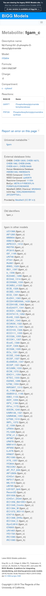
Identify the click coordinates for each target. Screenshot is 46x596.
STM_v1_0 (12, 434)
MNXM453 (36, 188)
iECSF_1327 (13, 358)
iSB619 (10, 240)
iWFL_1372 (12, 422)
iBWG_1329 (12, 266)
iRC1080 (11, 457)
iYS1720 (11, 533)
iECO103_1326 (14, 329)
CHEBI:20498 (24, 163)
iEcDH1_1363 (13, 298)
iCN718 (10, 514)
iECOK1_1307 (14, 339)
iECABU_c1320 (14, 285)
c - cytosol (7, 88)
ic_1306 (10, 272)
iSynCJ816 (12, 524)
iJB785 (10, 485)
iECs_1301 (12, 352)
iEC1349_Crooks (15, 505)
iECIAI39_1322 (14, 323)
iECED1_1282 (14, 310)
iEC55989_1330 (15, 282)
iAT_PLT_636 (13, 469)
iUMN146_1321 (14, 412)
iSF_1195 (11, 253)
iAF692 (10, 447)
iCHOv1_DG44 (14, 498)
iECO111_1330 (14, 333)
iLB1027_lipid (13, 489)
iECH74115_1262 (15, 313)
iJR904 (10, 428)
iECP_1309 (12, 345)
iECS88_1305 (13, 348)
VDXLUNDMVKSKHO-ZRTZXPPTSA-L (21, 193)
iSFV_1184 (12, 403)
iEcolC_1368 (13, 342)
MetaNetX (19, 199)
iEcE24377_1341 (15, 307)
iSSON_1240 (13, 409)
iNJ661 (10, 263)
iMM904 (10, 237)
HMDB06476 (24, 171)
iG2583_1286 (13, 380)
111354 (30, 180)
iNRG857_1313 (14, 387)
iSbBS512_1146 (15, 393)
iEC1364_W (12, 508)
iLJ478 (10, 450)
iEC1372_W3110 (15, 511)
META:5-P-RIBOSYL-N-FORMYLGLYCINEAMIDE (20, 185)
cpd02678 (27, 177)
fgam (9, 144)
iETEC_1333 (13, 377)
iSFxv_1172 (12, 406)
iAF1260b (11, 473)
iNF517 (10, 479)
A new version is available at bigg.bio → (23, 9)
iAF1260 (11, 234)
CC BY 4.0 (29, 199)
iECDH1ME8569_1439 (18, 301)
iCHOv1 (10, 476)
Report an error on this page (20, 131)
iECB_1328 (12, 288)
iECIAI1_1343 (13, 320)
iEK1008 (11, 495)
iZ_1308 (10, 425)
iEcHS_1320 (13, 317)
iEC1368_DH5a (14, 517)
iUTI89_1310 (13, 419)
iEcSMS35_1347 (15, 361)
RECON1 (11, 466)
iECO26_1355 (14, 336)
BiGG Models (15, 16)
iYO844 (10, 463)
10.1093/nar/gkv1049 (12, 576)
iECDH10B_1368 (15, 304)
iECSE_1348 (13, 355)
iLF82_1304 (12, 383)
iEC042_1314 (13, 278)
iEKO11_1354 (13, 374)
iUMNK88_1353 (14, 415)
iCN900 (10, 527)
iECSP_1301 (13, 364)
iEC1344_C (12, 520)
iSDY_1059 (12, 399)
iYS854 (5, 58)
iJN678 (10, 441)
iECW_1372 (12, 371)
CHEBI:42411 (12, 166)
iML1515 (11, 482)
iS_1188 (11, 390)
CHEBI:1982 (11, 163)
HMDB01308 (12, 171)
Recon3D (11, 492)
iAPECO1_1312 (14, 243)
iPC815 (10, 250)
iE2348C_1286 (14, 275)
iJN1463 (11, 530)
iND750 (10, 247)
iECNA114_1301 (15, 326)
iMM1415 (11, 444)
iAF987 (10, 438)
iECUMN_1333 (14, 368)
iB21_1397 (12, 269)
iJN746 (10, 256)
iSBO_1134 (12, 396)
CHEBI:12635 (20, 160)
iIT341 (9, 259)
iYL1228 (11, 431)
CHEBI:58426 (25, 166)
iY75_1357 (12, 460)
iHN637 (10, 454)
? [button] (38, 131)
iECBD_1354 (13, 291)
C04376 (26, 174)
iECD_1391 (12, 294)
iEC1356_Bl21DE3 (16, 501)
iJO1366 (11, 231)
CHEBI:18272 (33, 160)
